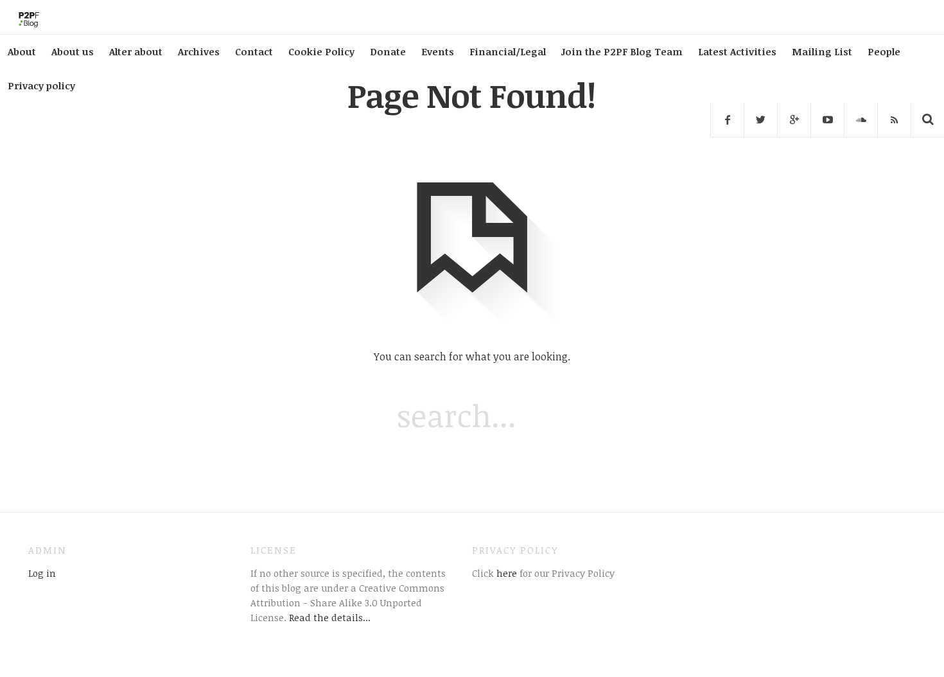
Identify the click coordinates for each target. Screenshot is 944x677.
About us (72, 51)
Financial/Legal (507, 51)
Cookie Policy (321, 51)
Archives (199, 51)
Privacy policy (41, 85)
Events (437, 51)
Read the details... (330, 617)
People (884, 51)
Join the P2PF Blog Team (622, 51)
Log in (42, 573)
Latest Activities (737, 51)
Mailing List (822, 51)
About (22, 51)
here (505, 573)
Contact (254, 51)
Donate (388, 51)
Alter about (135, 51)
